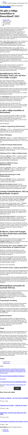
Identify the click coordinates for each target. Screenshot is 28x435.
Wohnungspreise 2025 (20, 370)
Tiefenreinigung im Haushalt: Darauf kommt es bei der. (14, 421)
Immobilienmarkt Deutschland (18, 369)
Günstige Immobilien (5, 369)
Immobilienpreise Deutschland (7, 370)
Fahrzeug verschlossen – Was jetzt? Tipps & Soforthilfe (14, 398)
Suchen (2, 386)
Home (4, 1)
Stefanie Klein (6, 20)
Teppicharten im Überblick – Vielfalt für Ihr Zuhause (13, 405)
